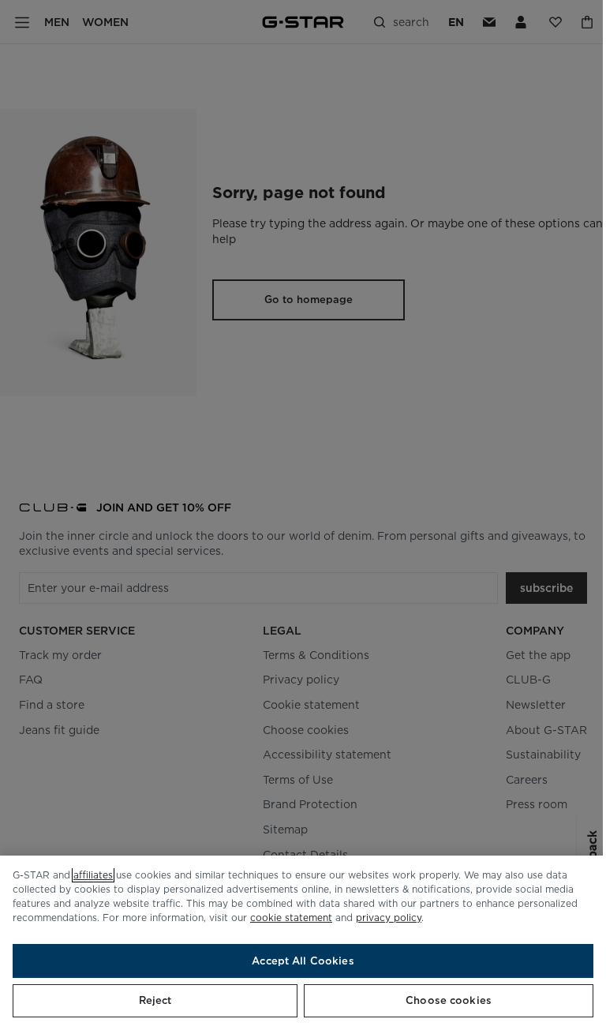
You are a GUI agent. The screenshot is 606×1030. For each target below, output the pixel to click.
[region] (303, 943)
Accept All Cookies (303, 961)
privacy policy (388, 917)
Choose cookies (449, 1000)
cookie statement (291, 917)
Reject (155, 1000)
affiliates (93, 875)
